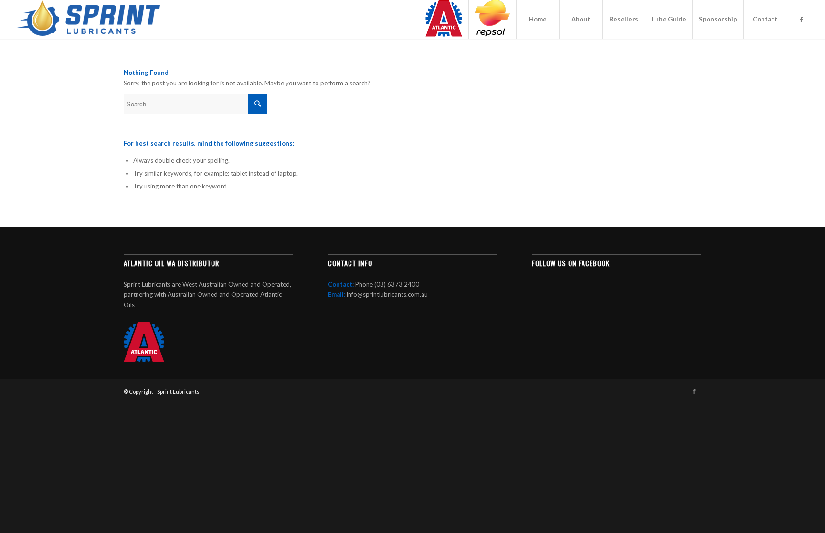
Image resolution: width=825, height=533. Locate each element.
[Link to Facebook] (801, 19)
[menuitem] (443, 19)
